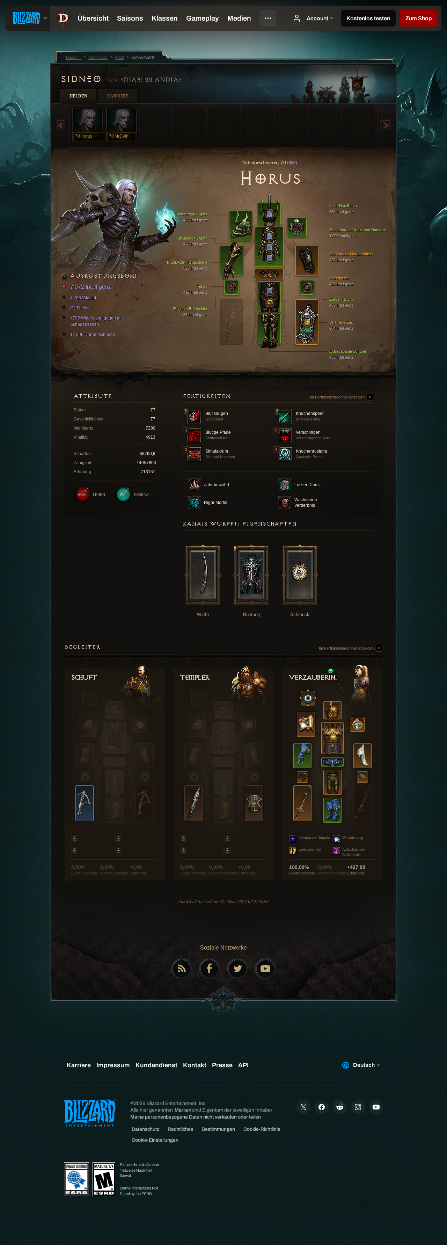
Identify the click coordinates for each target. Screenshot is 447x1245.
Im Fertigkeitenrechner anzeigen (338, 397)
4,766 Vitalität (83, 297)
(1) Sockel (79, 308)
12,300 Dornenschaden (92, 334)
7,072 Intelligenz (90, 287)
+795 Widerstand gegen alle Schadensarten (97, 321)
